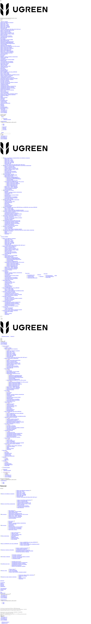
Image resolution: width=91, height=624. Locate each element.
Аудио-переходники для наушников (15, 528)
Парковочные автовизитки (16, 565)
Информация (2, 586)
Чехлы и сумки (9, 439)
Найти (2, 616)
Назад (7, 346)
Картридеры (13, 536)
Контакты (6, 458)
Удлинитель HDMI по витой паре (15, 517)
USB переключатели (15, 535)
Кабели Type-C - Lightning (21, 494)
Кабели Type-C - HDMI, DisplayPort (15, 515)
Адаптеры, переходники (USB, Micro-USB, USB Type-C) (27, 497)
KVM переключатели (15, 538)
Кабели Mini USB (20, 507)
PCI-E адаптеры (14, 539)
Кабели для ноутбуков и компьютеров (13, 360)
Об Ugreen (6, 462)
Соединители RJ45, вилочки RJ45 (23, 506)
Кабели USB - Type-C (20, 491)
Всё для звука (9, 392)
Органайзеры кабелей (16, 558)
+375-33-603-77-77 (4, 109)
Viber (3, 482)
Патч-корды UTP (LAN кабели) (23, 505)
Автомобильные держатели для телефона (19, 564)
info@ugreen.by (4, 121)
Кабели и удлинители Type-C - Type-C (24, 503)
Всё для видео (9, 370)
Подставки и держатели (11, 425)
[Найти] (1, 20)
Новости (2, 583)
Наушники (10, 522)
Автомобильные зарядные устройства (23, 549)
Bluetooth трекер (11, 525)
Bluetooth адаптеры (14, 537)
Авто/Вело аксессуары (11, 432)
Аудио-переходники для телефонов (15, 527)
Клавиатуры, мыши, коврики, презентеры (14, 445)
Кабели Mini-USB (20, 496)
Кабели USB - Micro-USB (21, 495)
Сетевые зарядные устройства (21, 548)
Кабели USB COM (20, 504)
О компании (2, 582)
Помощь (1, 590)
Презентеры (21, 578)
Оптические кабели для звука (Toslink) (15, 526)
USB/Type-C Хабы (14, 533)
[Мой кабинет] (0, 317)
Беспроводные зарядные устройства (22, 551)
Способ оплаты (3, 589)
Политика (2, 585)
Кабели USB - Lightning (21, 493)
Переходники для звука (13, 529)
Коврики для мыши (22, 577)
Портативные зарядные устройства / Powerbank (24, 550)
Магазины (2, 584)
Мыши (20, 576)
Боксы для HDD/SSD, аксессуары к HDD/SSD (15, 413)
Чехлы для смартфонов (13, 571)
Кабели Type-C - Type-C (21, 492)
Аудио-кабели (11, 524)
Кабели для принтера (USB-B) (22, 501)
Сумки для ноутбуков (13, 570)
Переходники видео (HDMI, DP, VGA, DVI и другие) (18, 514)
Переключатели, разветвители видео (15, 375)
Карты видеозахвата (12, 518)
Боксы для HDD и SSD (24, 543)
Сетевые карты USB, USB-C (16, 534)
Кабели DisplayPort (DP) (13, 512)
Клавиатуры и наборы (23, 575)
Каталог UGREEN (8, 347)
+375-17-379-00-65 (3, 112)
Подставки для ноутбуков (16, 555)
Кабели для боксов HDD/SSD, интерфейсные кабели (29, 544)
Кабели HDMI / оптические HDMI (15, 511)
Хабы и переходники (10, 403)
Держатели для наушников (17, 557)
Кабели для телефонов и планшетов (13, 350)
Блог (1, 592)
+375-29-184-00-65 (3, 111)
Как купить (7, 452)
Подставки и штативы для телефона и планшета (21, 556)
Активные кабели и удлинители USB (24, 502)
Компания (2, 580)
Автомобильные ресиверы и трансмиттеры (19, 562)
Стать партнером (3, 588)
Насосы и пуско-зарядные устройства (18, 566)
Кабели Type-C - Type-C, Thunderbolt (15, 516)
